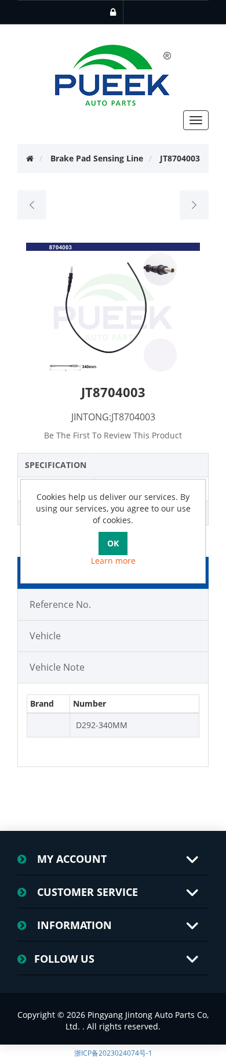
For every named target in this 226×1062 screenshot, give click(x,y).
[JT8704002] (32, 204)
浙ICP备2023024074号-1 (113, 1053)
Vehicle (45, 635)
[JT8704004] (194, 204)
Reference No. (60, 604)
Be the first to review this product (113, 435)
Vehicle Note (57, 667)
